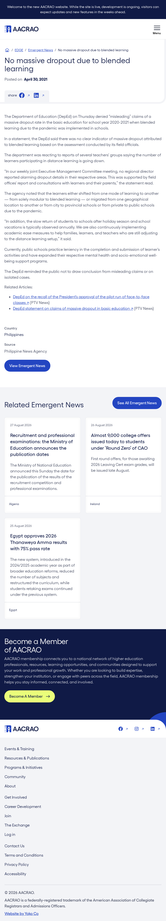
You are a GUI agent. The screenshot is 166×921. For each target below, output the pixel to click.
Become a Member (25, 696)
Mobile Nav (157, 29)
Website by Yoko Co (21, 913)
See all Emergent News (136, 403)
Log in (10, 834)
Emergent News (40, 50)
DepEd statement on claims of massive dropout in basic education (73, 308)
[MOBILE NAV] (157, 29)
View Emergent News (27, 365)
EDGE (19, 50)
